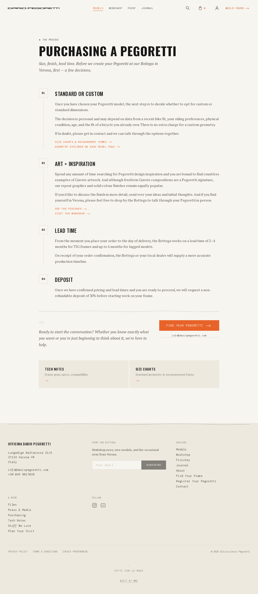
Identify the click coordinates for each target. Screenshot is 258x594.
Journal (147, 8)
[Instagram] (94, 506)
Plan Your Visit (21, 531)
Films (12, 504)
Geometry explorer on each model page (85, 146)
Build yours (234, 8)
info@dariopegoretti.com (189, 335)
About (180, 470)
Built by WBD (129, 580)
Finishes (183, 460)
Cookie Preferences (75, 551)
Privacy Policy (18, 551)
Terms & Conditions (45, 551)
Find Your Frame (189, 476)
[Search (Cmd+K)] (187, 8)
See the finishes (68, 208)
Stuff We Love (19, 525)
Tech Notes (17, 520)
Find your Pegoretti (184, 325)
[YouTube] (103, 506)
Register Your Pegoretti (196, 481)
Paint (132, 8)
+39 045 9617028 (21, 474)
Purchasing (17, 515)
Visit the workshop (70, 213)
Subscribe (153, 465)
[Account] (216, 8)
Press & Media (19, 510)
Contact (182, 486)
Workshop (115, 8)
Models (98, 8)
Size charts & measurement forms (81, 142)
